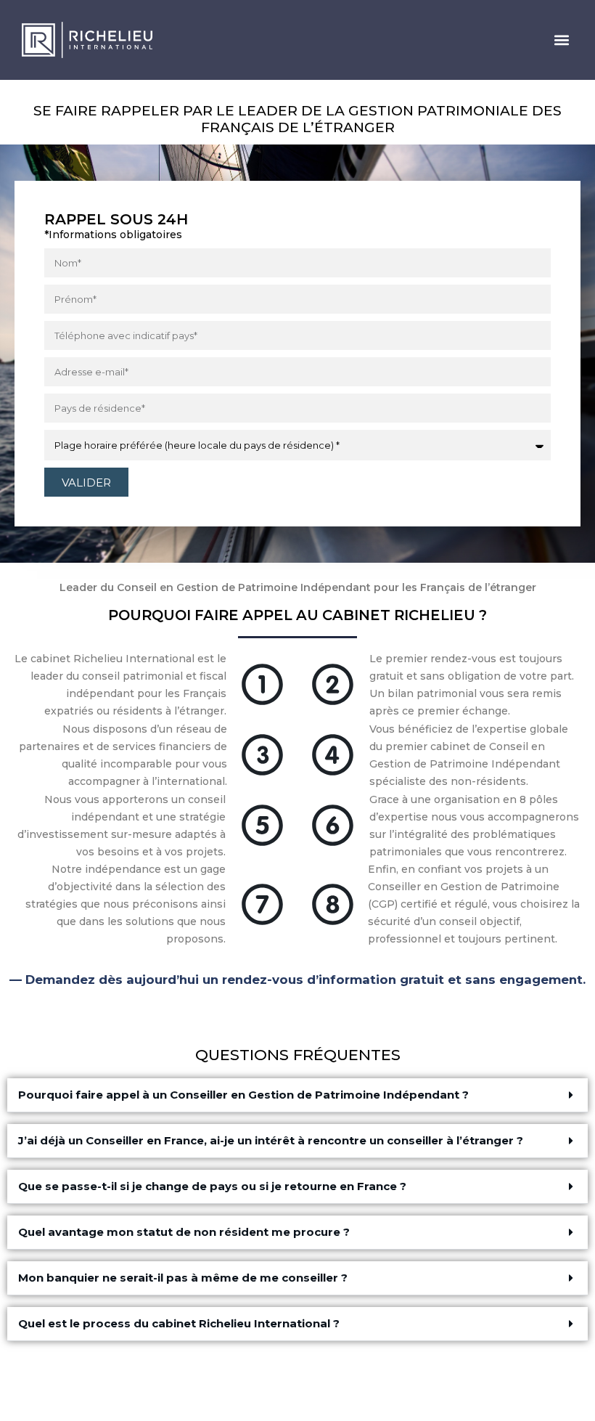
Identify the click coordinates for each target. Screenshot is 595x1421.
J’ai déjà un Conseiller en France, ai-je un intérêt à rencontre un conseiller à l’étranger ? (270, 1140)
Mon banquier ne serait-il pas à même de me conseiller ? (183, 1277)
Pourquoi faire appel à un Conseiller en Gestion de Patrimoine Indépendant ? (243, 1095)
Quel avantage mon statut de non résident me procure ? (184, 1232)
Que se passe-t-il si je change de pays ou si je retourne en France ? (212, 1186)
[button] (561, 40)
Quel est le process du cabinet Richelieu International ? (179, 1323)
